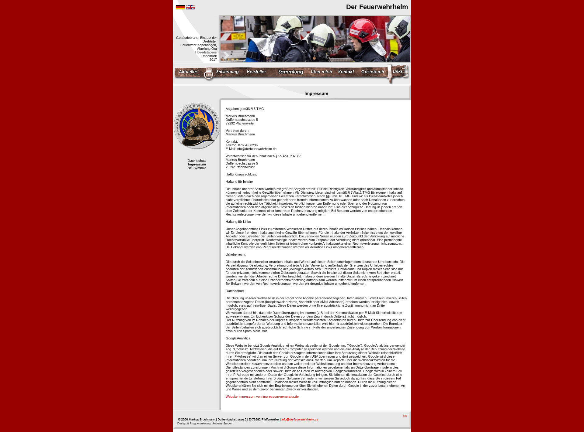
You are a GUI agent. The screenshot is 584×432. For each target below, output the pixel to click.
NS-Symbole (197, 168)
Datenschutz (197, 160)
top (405, 415)
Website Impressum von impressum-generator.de (262, 396)
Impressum (197, 164)
